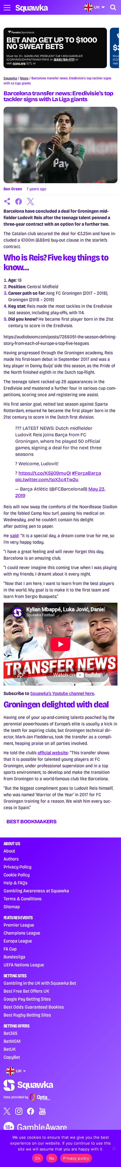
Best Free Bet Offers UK (26, 991)
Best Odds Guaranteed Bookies (34, 1007)
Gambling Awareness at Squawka (36, 891)
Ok (37, 1158)
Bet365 (10, 1033)
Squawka (10, 78)
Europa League (18, 941)
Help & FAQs (16, 883)
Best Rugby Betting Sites (27, 1015)
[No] (114, 1148)
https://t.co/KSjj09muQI (45, 473)
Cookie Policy (17, 875)
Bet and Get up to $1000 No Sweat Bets (51, 43)
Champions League (22, 933)
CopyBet (12, 1057)
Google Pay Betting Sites (27, 999)
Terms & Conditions (23, 899)
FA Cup (10, 949)
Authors (11, 859)
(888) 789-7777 (64, 59)
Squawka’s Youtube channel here (62, 693)
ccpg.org (19, 63)
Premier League (19, 925)
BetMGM (12, 1041)
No (52, 1158)
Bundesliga (14, 957)
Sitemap (12, 906)
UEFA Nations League (24, 965)
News (24, 78)
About (9, 851)
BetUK (10, 1049)
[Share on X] (30, 201)
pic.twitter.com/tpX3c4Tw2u (46, 479)
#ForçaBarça (86, 473)
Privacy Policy (17, 867)
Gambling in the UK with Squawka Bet (40, 983)
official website (53, 752)
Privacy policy (76, 1158)
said (14, 535)
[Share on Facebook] (18, 201)
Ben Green (13, 188)
